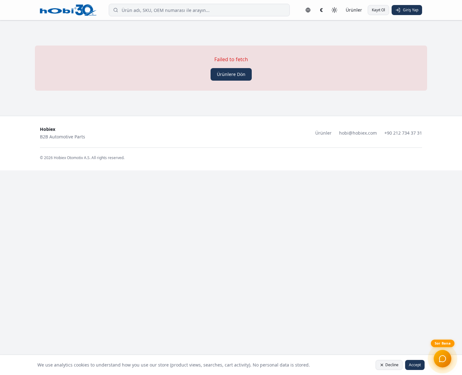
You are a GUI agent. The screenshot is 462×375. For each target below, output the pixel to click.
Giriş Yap (410, 10)
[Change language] (308, 10)
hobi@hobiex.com (358, 133)
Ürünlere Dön (231, 74)
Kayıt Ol (378, 10)
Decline (392, 364)
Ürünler (354, 10)
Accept (415, 364)
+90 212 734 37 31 (403, 133)
